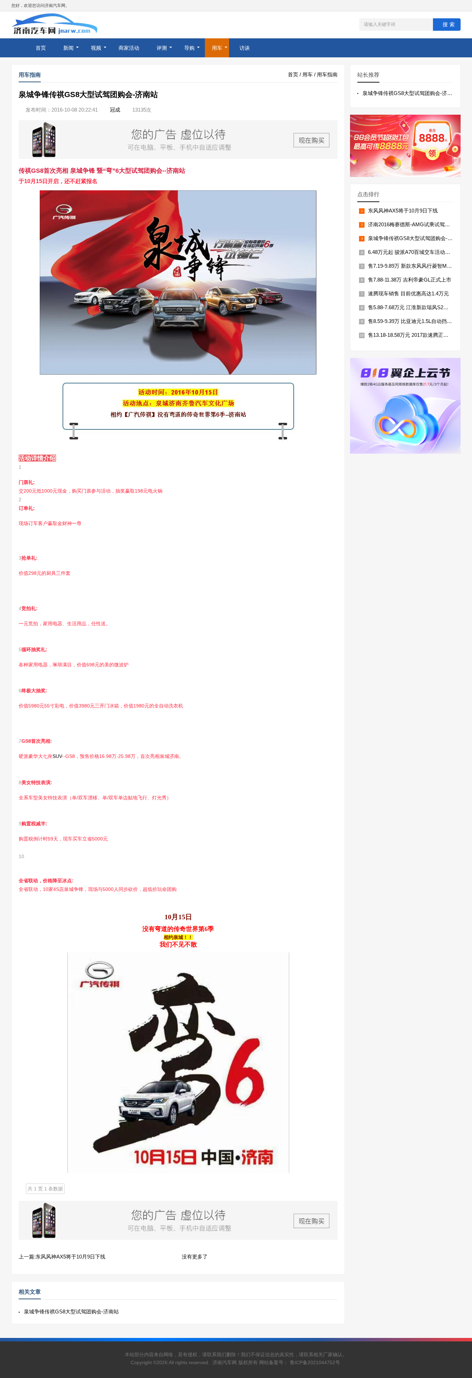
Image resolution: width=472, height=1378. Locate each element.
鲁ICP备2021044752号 (315, 1362)
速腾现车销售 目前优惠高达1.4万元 (408, 293)
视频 (96, 48)
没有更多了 (195, 1257)
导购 (189, 48)
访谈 (244, 48)
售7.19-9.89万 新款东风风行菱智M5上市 (414, 266)
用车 (217, 48)
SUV (57, 756)
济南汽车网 (225, 1362)
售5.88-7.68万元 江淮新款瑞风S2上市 (411, 307)
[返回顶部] (458, 1233)
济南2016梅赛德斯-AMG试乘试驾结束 (411, 224)
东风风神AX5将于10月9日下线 (403, 210)
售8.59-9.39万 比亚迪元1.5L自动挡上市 (412, 321)
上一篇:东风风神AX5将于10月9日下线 (62, 1257)
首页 (41, 48)
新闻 (68, 48)
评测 (162, 48)
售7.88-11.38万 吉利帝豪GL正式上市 (409, 280)
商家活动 (129, 48)
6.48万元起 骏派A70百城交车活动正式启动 (417, 252)
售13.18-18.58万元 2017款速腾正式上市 (413, 335)
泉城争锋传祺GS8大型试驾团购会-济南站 (71, 1311)
